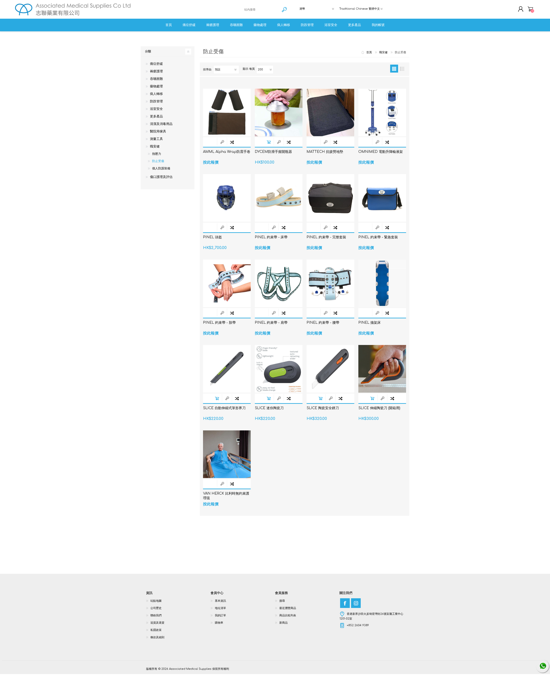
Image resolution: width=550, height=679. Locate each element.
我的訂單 (220, 615)
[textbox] (261, 9)
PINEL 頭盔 (212, 237)
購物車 (530, 9)
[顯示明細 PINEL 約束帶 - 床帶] (278, 198)
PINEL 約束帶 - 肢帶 (219, 323)
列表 (402, 69)
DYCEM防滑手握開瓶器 (273, 152)
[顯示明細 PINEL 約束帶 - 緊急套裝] (382, 198)
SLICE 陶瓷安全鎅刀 (323, 408)
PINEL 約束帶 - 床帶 (271, 237)
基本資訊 (220, 600)
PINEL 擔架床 (369, 323)
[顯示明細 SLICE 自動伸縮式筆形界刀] (227, 369)
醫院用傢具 (158, 131)
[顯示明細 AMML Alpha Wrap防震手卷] (227, 112)
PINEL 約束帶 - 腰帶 (323, 323)
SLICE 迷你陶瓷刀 (269, 408)
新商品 (283, 622)
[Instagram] (356, 603)
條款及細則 (157, 637)
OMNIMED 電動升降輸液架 (380, 152)
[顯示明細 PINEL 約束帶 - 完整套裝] (330, 198)
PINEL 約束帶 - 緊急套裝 (378, 237)
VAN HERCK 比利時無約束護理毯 (226, 496)
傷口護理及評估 (161, 177)
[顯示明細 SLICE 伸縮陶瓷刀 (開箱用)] (382, 369)
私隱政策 (156, 630)
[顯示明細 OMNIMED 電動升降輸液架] (382, 112)
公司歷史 (156, 608)
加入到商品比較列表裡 (232, 142)
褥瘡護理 (156, 71)
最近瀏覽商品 (287, 608)
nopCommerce (393, 664)
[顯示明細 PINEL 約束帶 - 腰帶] (330, 283)
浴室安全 (156, 109)
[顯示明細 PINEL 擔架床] (382, 283)
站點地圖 (156, 600)
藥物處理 (156, 86)
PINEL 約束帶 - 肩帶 (271, 323)
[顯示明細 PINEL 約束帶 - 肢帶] (227, 283)
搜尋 (282, 600)
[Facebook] (345, 603)
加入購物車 (269, 142)
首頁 (369, 52)
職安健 (155, 146)
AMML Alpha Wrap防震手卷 (226, 152)
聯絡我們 (156, 615)
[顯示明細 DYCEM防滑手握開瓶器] (278, 112)
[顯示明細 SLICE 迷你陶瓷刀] (278, 369)
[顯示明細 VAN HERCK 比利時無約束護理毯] (227, 454)
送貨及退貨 (157, 622)
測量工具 (156, 139)
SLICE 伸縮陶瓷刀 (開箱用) (379, 408)
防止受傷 (158, 161)
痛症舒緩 (156, 64)
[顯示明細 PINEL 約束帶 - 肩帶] (278, 283)
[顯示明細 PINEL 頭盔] (227, 198)
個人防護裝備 (161, 168)
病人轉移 (156, 94)
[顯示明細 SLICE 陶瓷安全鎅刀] (330, 369)
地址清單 (220, 608)
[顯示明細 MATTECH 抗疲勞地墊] (330, 112)
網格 (394, 69)
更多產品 (156, 116)
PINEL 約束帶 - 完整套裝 (326, 237)
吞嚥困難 (156, 79)
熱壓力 (156, 153)
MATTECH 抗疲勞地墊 (325, 152)
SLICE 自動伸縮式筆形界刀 (224, 408)
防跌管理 (156, 101)
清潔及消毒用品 (161, 124)
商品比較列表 (287, 615)
